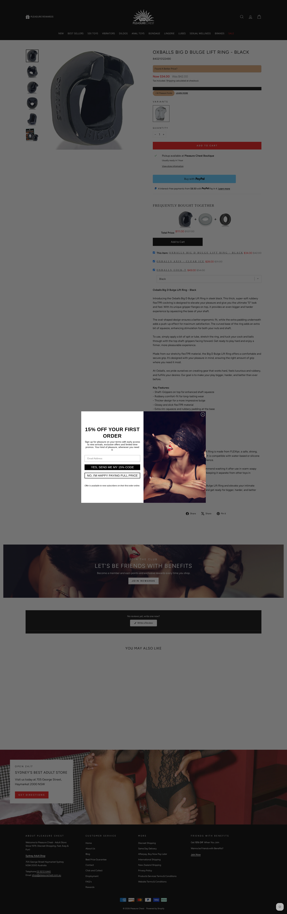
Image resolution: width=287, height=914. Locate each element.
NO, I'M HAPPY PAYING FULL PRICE (112, 475)
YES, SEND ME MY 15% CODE (112, 467)
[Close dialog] (202, 414)
